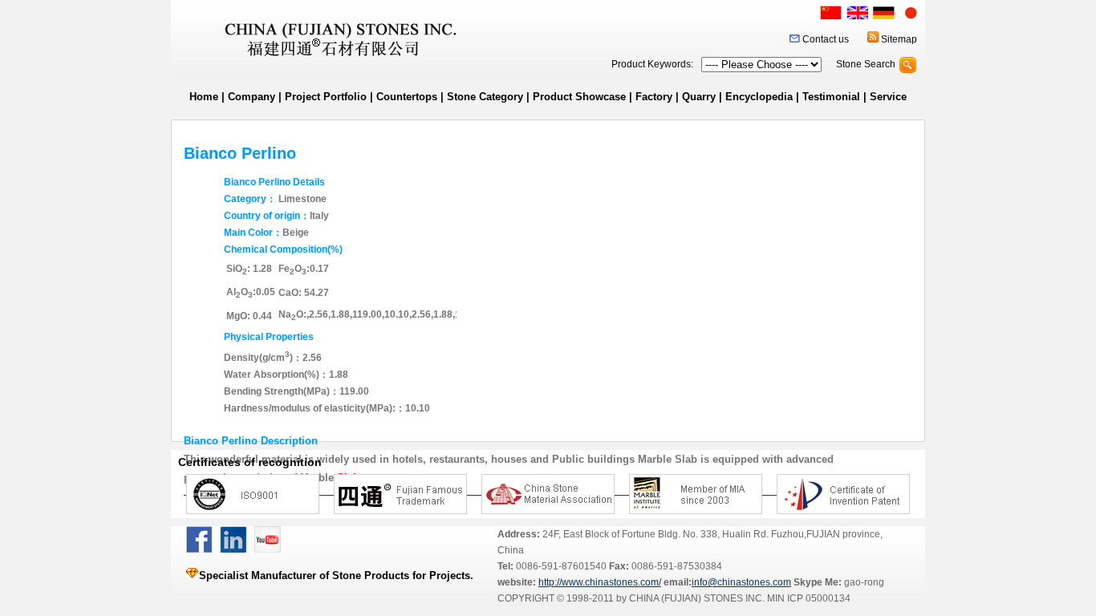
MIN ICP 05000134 (807, 598)
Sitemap (899, 39)
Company (251, 97)
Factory (653, 97)
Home (203, 97)
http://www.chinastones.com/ (599, 582)
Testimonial (831, 97)
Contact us (825, 39)
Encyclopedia (759, 97)
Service (888, 97)
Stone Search (865, 64)
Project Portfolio (326, 97)
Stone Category (485, 97)
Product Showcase (579, 97)
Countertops (406, 97)
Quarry (699, 97)
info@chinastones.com (741, 582)
